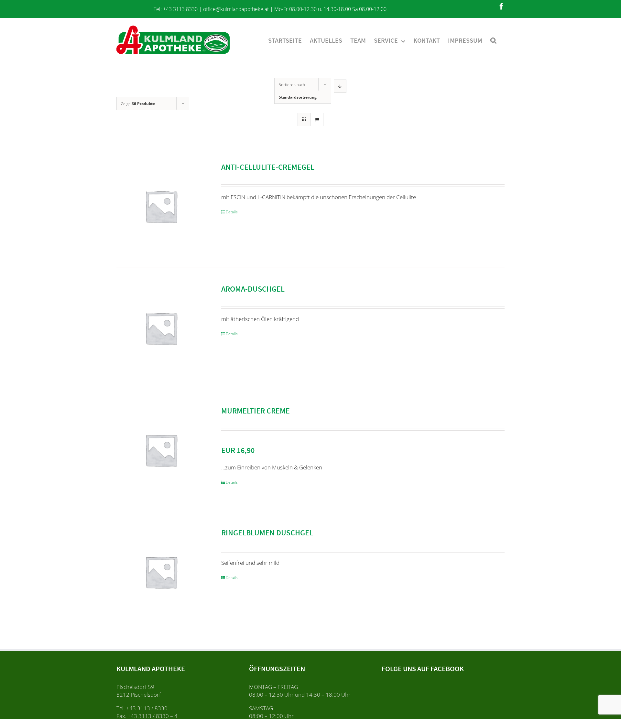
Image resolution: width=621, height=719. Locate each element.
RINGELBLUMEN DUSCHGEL (267, 533)
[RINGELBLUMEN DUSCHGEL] (161, 572)
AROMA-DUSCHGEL (253, 289)
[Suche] (493, 39)
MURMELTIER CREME (255, 411)
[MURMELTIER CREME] (161, 450)
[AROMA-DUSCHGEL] (161, 328)
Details (232, 212)
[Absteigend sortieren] (340, 86)
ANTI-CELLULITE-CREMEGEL (267, 167)
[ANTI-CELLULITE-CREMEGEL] (161, 206)
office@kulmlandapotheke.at (236, 9)
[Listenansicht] (316, 119)
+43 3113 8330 (180, 9)
